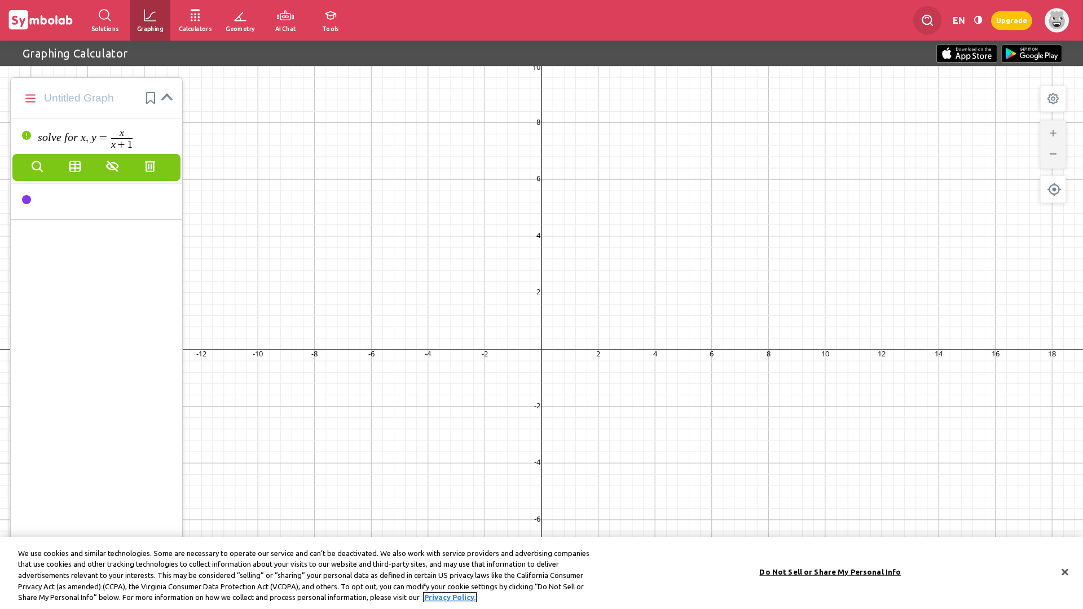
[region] (541, 573)
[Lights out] (978, 20)
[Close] (1065, 572)
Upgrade (1011, 20)
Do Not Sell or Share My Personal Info (830, 572)
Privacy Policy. (450, 597)
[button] (150, 98)
